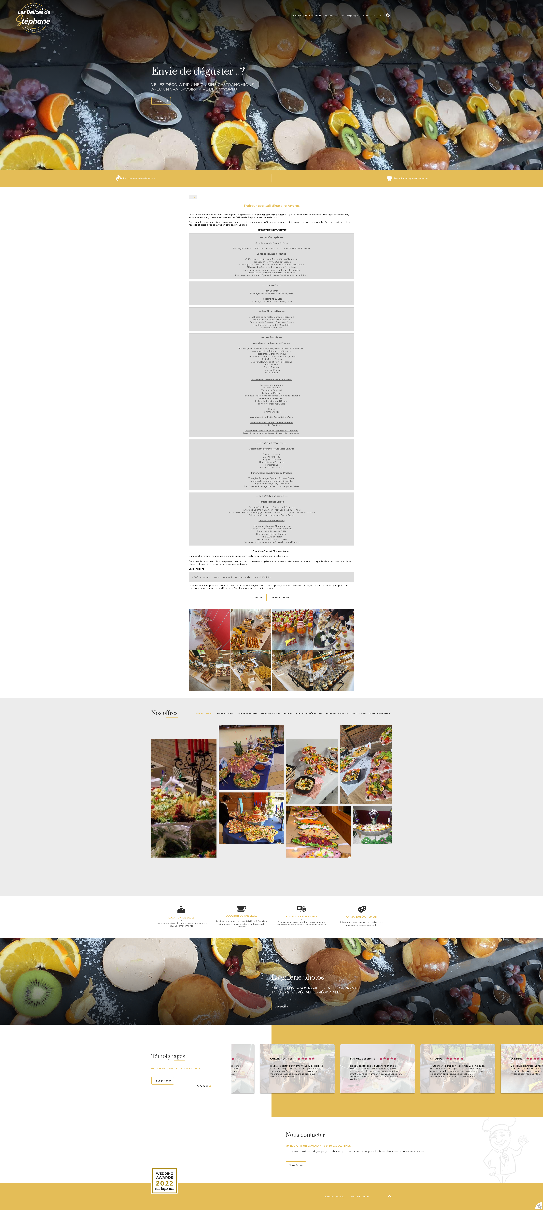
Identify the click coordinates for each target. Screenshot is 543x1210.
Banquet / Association (277, 713)
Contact (259, 597)
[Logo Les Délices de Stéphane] (33, 18)
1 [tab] (198, 1087)
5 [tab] (211, 1087)
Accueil (296, 15)
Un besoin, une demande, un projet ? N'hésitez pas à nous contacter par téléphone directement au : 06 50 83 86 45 (355, 1151)
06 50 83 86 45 (280, 597)
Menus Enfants (379, 713)
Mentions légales (334, 1196)
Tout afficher (162, 1080)
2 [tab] (201, 1087)
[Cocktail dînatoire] (209, 629)
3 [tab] (204, 1087)
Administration (359, 1196)
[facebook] (388, 15)
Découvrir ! (281, 1006)
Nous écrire (296, 1165)
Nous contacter (372, 15)
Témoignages (350, 15)
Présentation (313, 15)
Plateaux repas (337, 713)
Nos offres (331, 15)
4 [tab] (207, 1087)
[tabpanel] (272, 1069)
